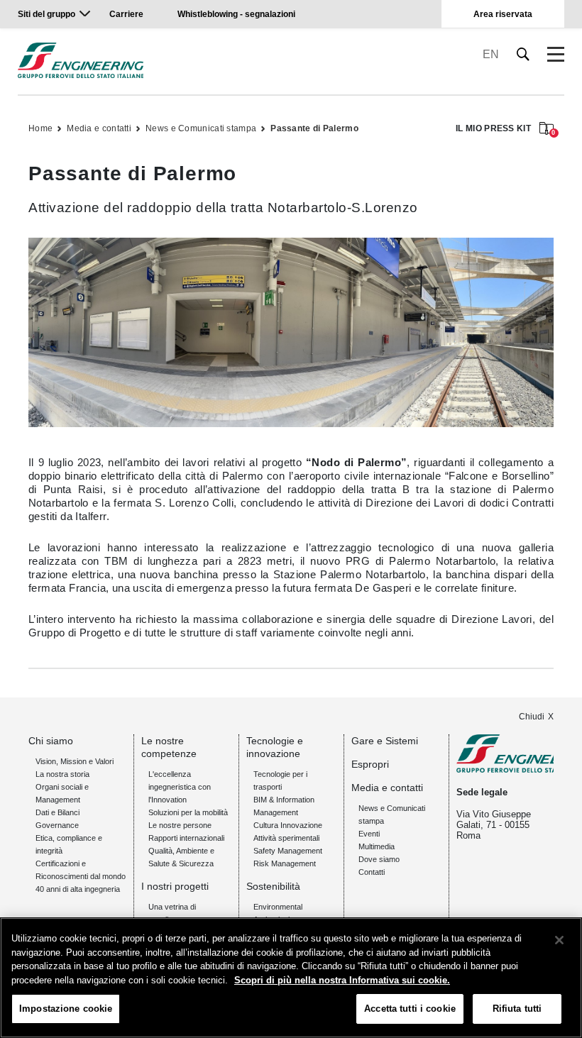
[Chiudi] (559, 940)
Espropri (370, 764)
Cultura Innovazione (287, 825)
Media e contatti (99, 128)
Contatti (371, 872)
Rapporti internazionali (186, 838)
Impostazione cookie (65, 1008)
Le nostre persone (180, 825)
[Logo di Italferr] (80, 60)
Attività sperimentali (286, 838)
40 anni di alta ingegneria (77, 889)
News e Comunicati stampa (201, 128)
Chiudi (531, 717)
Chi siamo (50, 740)
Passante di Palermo (314, 128)
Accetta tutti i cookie (410, 1008)
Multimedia (376, 846)
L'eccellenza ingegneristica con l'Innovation (179, 787)
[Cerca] (523, 54)
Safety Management (287, 850)
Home (40, 128)
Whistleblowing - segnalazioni (236, 14)
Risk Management (284, 863)
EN (491, 54)
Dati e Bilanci (57, 812)
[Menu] (555, 54)
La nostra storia (62, 774)
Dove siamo (379, 859)
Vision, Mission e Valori (74, 761)
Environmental (277, 906)
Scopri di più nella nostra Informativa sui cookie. (342, 980)
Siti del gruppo (46, 14)
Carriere (126, 14)
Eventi (369, 833)
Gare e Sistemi (384, 740)
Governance (57, 825)
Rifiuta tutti (517, 1008)
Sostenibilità (273, 886)
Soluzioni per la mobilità (188, 812)
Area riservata (502, 14)
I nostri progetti (175, 886)
